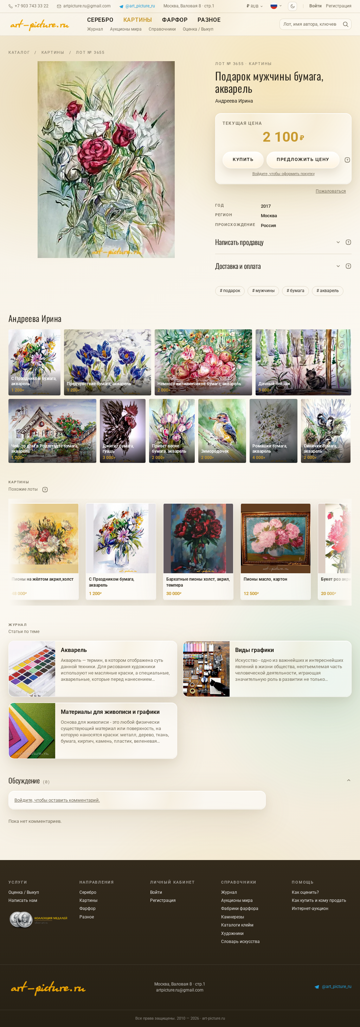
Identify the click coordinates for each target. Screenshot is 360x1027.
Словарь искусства (240, 941)
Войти (315, 6)
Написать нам (22, 900)
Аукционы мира (126, 29)
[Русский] (276, 5)
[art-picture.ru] (39, 24)
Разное (209, 20)
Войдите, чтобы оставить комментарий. (57, 800)
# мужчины (263, 290)
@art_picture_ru (140, 6)
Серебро (100, 20)
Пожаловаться (331, 191)
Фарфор (175, 20)
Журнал (95, 29)
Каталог (19, 52)
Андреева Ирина (234, 101)
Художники (232, 933)
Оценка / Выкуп (198, 29)
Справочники (162, 29)
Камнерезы (232, 917)
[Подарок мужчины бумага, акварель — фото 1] (106, 159)
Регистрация (339, 6)
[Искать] (345, 24)
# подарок (230, 290)
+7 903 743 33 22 (32, 6)
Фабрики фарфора (239, 908)
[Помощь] (347, 160)
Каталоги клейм (237, 925)
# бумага (295, 290)
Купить (243, 159)
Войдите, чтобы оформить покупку (283, 174)
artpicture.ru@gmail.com (87, 6)
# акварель (327, 290)
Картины (138, 20)
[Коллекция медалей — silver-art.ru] (38, 920)
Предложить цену (303, 159)
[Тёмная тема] (292, 6)
